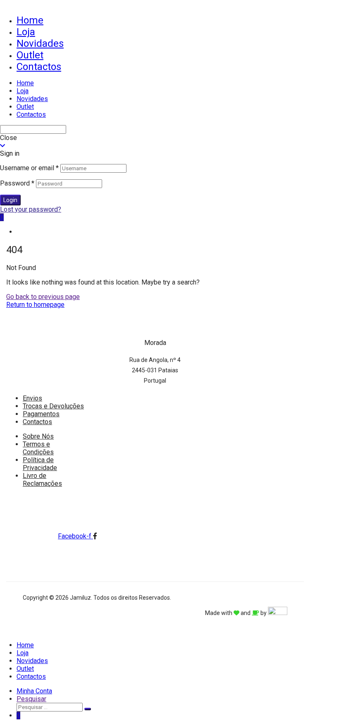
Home (30, 20)
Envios (32, 398)
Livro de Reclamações (42, 479)
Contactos (39, 66)
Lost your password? (30, 209)
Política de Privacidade (40, 464)
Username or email (29, 168)
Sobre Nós (38, 436)
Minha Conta (34, 691)
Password (17, 183)
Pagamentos (41, 414)
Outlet (30, 55)
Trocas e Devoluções (53, 406)
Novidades (40, 43)
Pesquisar (31, 699)
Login (10, 200)
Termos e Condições (38, 448)
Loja (26, 32)
